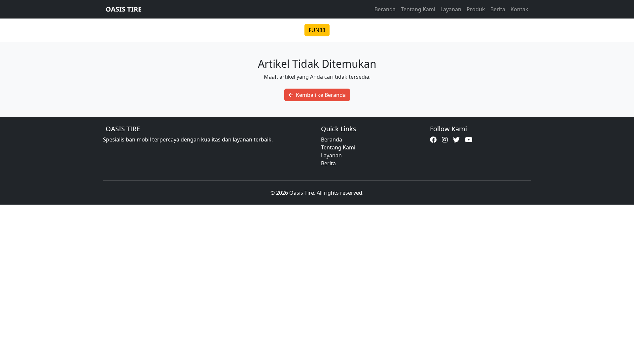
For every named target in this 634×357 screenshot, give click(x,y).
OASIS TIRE (124, 9)
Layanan (450, 9)
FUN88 (317, 30)
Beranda (385, 9)
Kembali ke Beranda (321, 95)
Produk (476, 9)
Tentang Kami (418, 9)
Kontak (519, 9)
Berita (497, 9)
